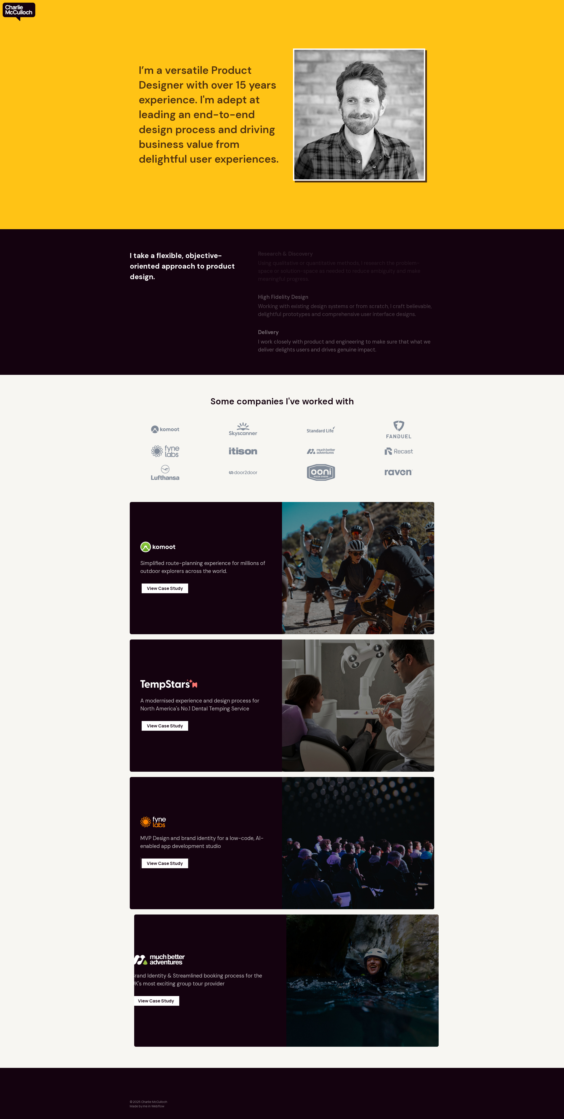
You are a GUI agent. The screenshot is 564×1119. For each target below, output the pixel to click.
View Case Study (165, 588)
